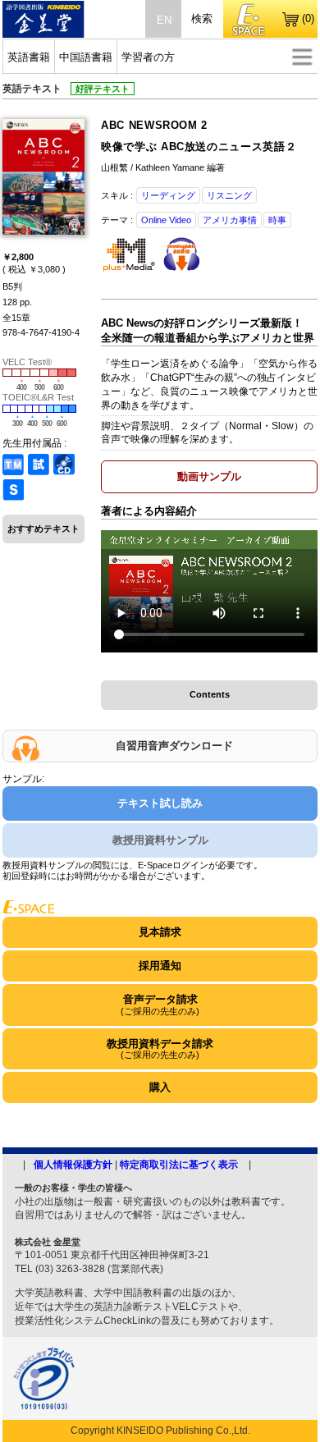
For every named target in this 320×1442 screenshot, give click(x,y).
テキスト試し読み (160, 803)
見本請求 (160, 932)
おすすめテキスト (43, 528)
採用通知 (160, 965)
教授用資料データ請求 (160, 1048)
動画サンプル (209, 476)
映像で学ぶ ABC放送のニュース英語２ (198, 146)
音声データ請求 (160, 1004)
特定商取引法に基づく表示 (179, 1164)
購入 (160, 1087)
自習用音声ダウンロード (174, 745)
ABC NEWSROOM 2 (154, 125)
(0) (308, 18)
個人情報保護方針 (73, 1164)
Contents (210, 694)
